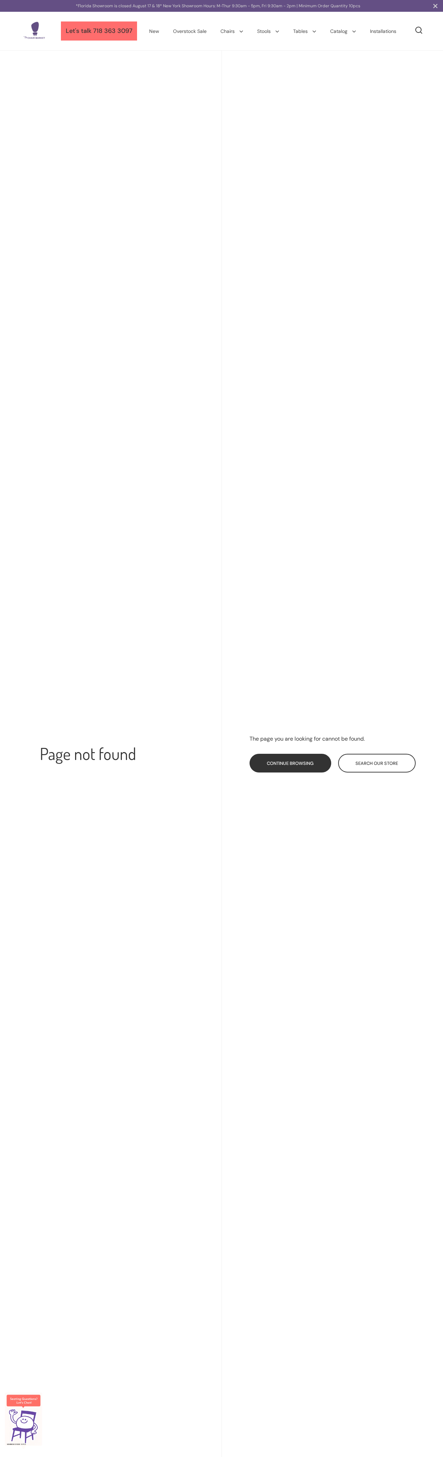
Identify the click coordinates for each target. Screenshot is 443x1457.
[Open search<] (419, 30)
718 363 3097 (113, 31)
